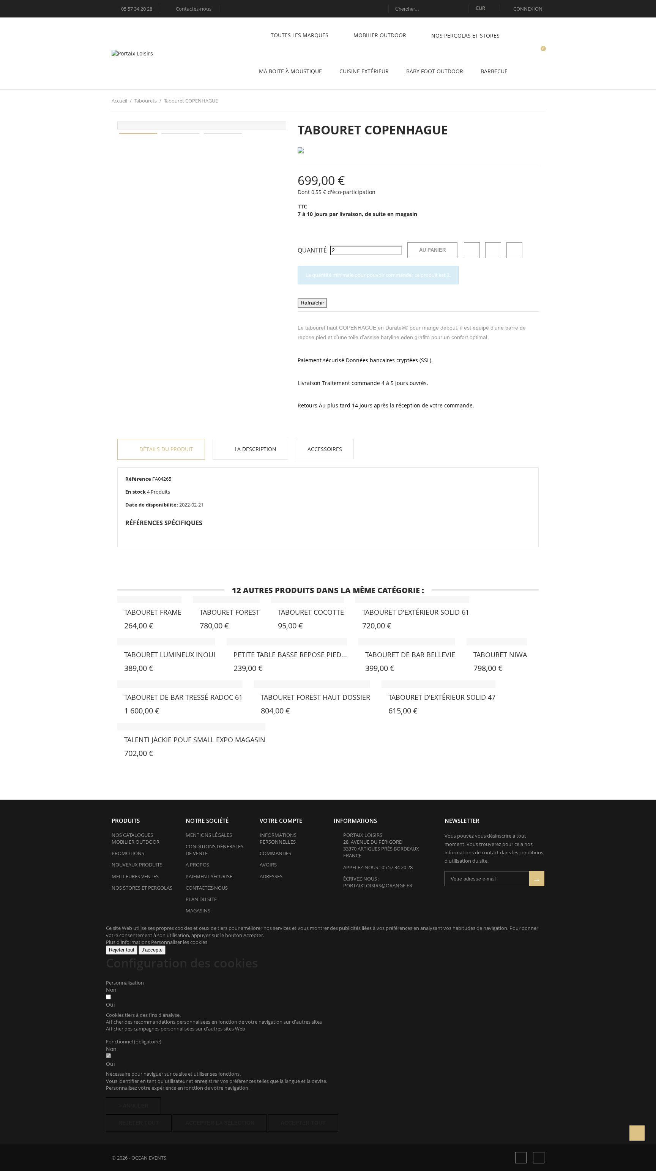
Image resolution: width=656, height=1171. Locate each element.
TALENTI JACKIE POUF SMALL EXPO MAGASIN (194, 739)
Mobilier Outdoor (380, 35)
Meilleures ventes (135, 876)
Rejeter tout (121, 950)
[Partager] (472, 250)
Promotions (128, 853)
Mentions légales (209, 835)
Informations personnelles (278, 838)
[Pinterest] (514, 250)
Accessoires (325, 449)
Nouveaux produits (137, 864)
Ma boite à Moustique (290, 71)
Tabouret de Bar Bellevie (410, 654)
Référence (138, 478)
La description (254, 449)
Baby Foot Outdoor (434, 71)
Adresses (271, 876)
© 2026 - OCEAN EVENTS (139, 1157)
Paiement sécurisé (209, 876)
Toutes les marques (300, 35)
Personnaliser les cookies (179, 942)
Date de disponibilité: (151, 504)
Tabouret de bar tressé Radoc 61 (183, 697)
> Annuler (133, 1106)
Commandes (275, 853)
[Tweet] (493, 250)
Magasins (198, 910)
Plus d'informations (128, 942)
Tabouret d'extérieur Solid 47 (441, 697)
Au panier (432, 250)
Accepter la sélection (219, 1123)
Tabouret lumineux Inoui (169, 654)
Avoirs (268, 864)
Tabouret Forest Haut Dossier (315, 697)
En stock (135, 491)
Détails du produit (165, 449)
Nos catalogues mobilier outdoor (135, 838)
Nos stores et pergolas (142, 887)
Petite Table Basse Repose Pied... (290, 654)
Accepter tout (303, 1123)
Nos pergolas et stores (465, 35)
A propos (197, 864)
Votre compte (281, 820)
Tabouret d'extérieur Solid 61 (415, 612)
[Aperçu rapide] (138, 614)
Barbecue (494, 71)
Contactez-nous (190, 8)
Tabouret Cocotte (311, 612)
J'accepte (152, 950)
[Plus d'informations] (97, 631)
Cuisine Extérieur (364, 71)
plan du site (201, 899)
